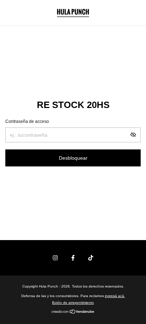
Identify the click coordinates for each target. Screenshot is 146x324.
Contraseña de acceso (27, 121)
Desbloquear (73, 158)
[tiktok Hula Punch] (91, 258)
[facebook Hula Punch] (73, 258)
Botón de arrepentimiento (73, 303)
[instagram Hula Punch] (55, 258)
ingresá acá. (115, 296)
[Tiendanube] (73, 312)
